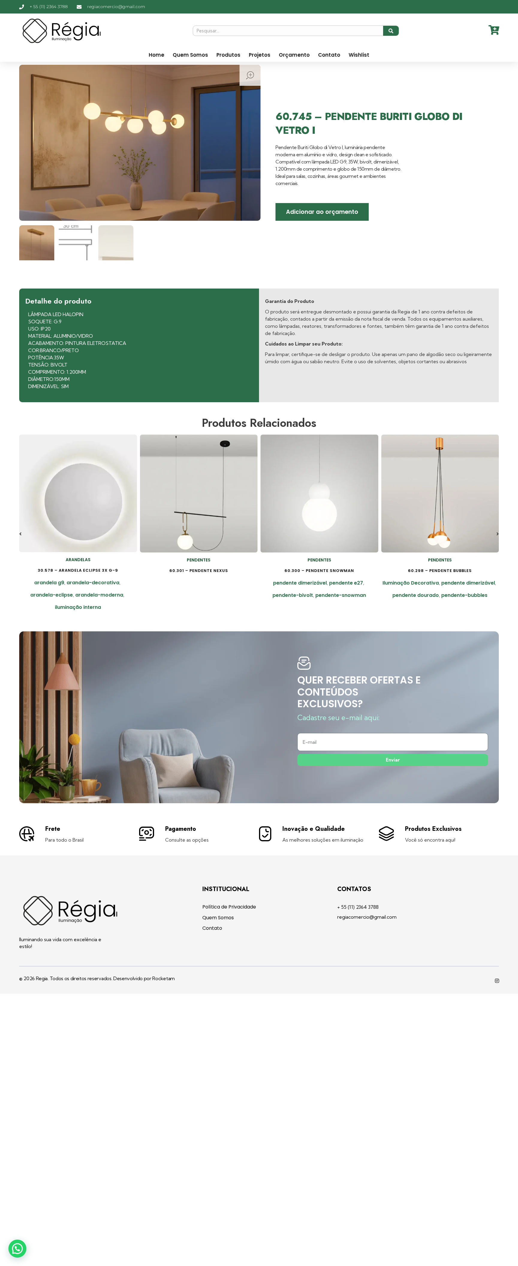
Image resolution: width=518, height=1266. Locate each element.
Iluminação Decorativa (411, 582)
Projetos (259, 54)
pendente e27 (346, 582)
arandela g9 (49, 582)
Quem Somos (190, 54)
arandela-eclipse (51, 594)
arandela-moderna (99, 594)
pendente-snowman (340, 595)
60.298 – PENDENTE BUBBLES (440, 570)
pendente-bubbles (464, 595)
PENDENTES (198, 560)
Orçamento (294, 54)
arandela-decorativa (93, 582)
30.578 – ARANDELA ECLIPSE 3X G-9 (78, 570)
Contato (329, 54)
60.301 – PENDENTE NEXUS (198, 570)
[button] (20, 533)
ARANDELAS (78, 560)
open (250, 75)
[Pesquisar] (391, 31)
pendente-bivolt (292, 595)
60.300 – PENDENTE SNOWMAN (319, 570)
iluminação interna (78, 607)
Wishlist (359, 54)
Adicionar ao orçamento (322, 212)
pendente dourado (415, 595)
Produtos (228, 54)
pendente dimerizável (300, 582)
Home (156, 54)
